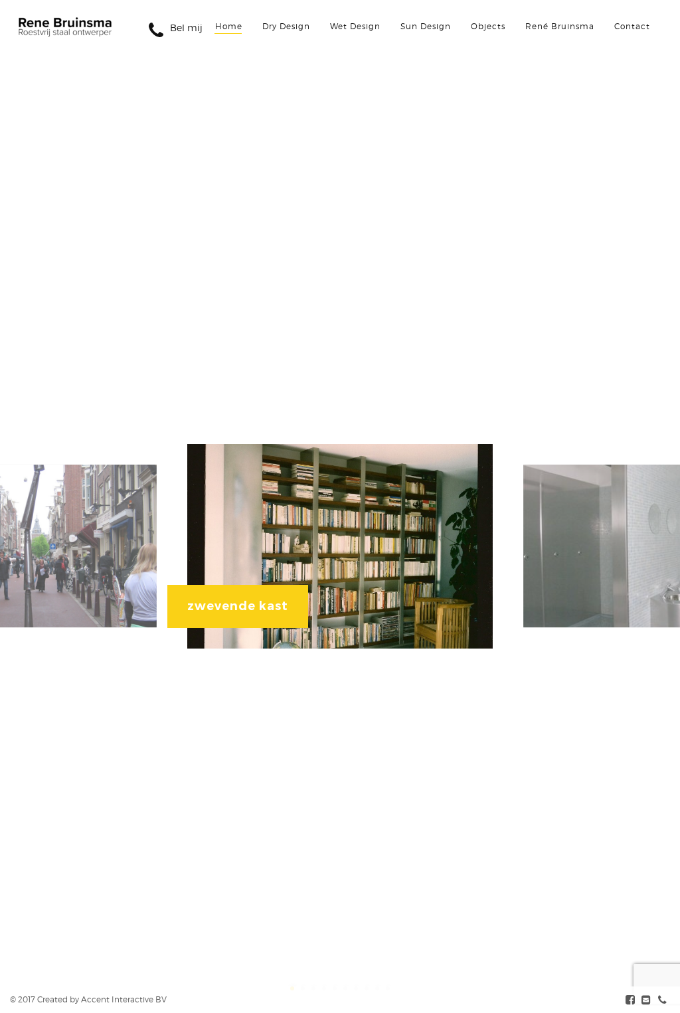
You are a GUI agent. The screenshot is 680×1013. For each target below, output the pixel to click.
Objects (488, 26)
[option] (340, 546)
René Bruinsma (559, 26)
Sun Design (425, 26)
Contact (632, 26)
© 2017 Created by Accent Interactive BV (88, 999)
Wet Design (355, 26)
